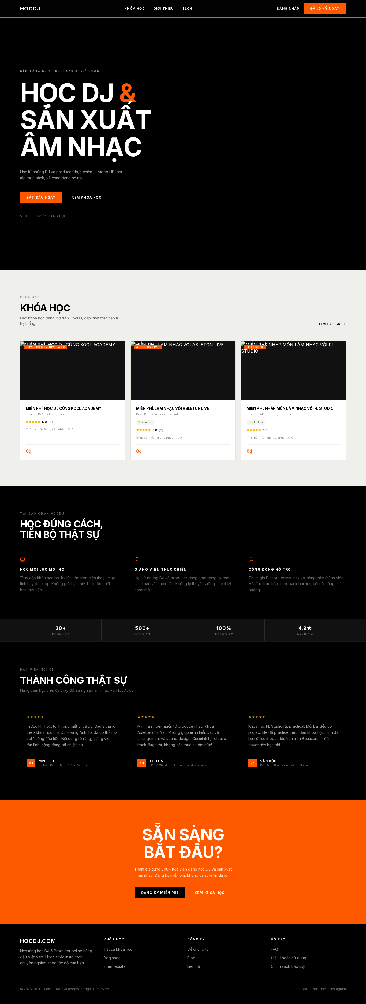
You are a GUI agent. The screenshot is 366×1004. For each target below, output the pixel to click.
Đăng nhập (288, 8)
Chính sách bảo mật (288, 966)
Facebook (300, 989)
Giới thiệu (164, 8)
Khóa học (134, 8)
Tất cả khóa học (118, 949)
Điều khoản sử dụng (288, 957)
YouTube (319, 989)
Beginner (112, 957)
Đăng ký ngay (324, 8)
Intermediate (115, 966)
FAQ (274, 949)
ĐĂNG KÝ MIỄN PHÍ (159, 893)
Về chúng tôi (198, 949)
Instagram (338, 989)
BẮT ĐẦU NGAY (41, 197)
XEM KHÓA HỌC (86, 197)
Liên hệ (193, 966)
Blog (187, 8)
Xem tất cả (329, 324)
